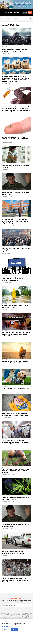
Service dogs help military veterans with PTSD (16, 388)
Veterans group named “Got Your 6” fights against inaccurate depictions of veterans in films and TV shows (15, 580)
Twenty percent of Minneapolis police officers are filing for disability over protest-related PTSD (16, 250)
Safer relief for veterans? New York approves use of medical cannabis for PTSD (15, 498)
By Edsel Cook (4, 390)
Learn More (6, 629)
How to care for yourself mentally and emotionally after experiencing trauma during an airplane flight (15, 442)
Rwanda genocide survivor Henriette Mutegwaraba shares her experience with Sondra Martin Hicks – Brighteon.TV (14, 49)
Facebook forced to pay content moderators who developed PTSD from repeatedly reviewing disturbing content (15, 278)
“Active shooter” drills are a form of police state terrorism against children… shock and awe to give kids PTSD (16, 334)
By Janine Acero (5, 528)
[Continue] (30, 605)
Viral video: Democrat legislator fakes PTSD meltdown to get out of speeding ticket (15, 552)
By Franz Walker (5, 282)
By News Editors (5, 196)
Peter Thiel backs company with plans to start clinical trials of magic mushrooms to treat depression (15, 470)
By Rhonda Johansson (6, 364)
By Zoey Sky (4, 417)
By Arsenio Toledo (5, 225)
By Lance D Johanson (6, 337)
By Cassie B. (4, 253)
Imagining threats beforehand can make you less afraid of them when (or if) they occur (15, 362)
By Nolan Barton (5, 142)
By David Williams (5, 474)
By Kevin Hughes (5, 53)
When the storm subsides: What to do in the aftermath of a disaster (15, 306)
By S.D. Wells (4, 83)
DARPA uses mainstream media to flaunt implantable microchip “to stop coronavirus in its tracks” (15, 138)
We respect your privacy (16, 608)
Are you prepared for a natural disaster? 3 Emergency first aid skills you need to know (15, 414)
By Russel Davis (5, 584)
